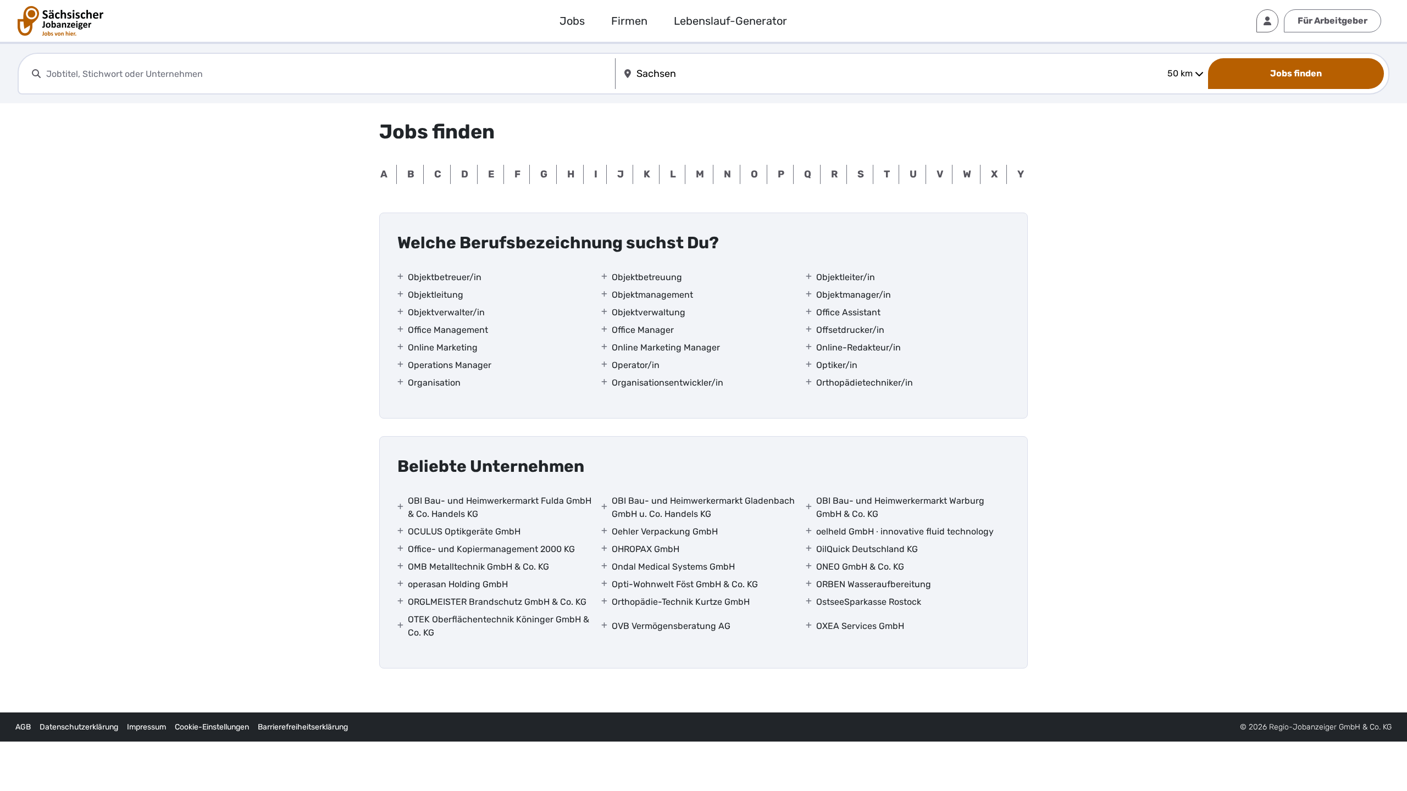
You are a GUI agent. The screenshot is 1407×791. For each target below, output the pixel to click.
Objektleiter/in (845, 277)
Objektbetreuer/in (444, 277)
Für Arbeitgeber (1332, 20)
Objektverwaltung (648, 312)
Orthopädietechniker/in (864, 382)
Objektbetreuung (647, 277)
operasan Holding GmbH (458, 584)
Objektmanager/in (853, 294)
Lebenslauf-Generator (730, 20)
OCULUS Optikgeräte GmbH (464, 531)
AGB (23, 727)
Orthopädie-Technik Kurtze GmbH (681, 602)
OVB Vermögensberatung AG (671, 626)
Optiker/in (836, 365)
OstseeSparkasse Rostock (868, 602)
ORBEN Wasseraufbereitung (873, 584)
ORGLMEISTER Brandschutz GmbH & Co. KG (497, 602)
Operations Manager (449, 365)
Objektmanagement (652, 294)
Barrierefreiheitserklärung (303, 727)
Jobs (572, 20)
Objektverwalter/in (446, 312)
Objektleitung (435, 294)
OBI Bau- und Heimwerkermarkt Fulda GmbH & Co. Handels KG (499, 507)
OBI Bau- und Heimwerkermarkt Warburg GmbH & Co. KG (900, 507)
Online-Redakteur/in (858, 347)
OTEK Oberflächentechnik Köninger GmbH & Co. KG (498, 626)
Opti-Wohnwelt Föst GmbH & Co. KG (685, 584)
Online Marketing (443, 347)
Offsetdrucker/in (850, 330)
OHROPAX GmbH (645, 549)
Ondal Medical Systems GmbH (673, 566)
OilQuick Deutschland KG (867, 549)
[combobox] (328, 73)
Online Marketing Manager (666, 347)
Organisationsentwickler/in (667, 382)
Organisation (434, 382)
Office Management (448, 330)
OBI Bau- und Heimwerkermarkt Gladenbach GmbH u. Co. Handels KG (703, 507)
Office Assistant (848, 312)
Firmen (629, 20)
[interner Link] (60, 21)
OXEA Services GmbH (860, 626)
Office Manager (643, 330)
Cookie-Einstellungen (212, 727)
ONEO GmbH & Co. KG (860, 566)
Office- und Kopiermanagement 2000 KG (491, 549)
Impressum (146, 727)
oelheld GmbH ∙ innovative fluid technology (905, 531)
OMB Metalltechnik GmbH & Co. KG (478, 566)
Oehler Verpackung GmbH (665, 531)
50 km (1180, 73)
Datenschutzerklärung (79, 727)
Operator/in (636, 365)
